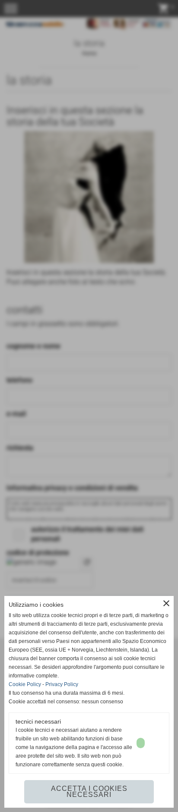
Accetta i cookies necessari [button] (89, 791)
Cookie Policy (25, 684)
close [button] (166, 603)
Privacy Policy (61, 684)
